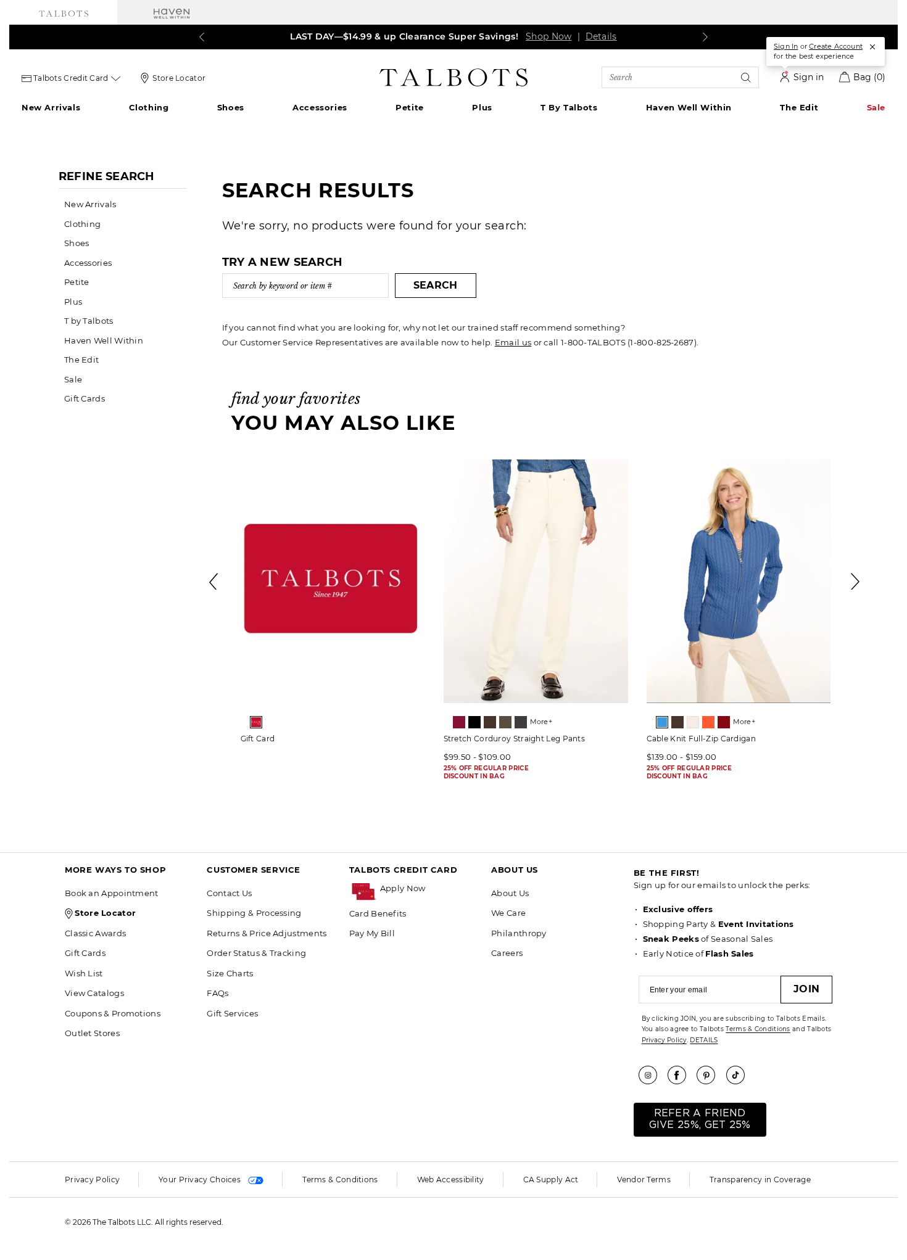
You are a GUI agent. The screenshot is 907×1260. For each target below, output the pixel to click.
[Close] (872, 46)
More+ (541, 721)
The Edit (799, 107)
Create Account (836, 46)
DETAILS (704, 1040)
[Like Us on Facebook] (681, 1075)
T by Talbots (568, 107)
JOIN (806, 989)
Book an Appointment (112, 893)
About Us (510, 893)
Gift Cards (84, 398)
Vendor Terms (644, 1179)
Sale (876, 107)
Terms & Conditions (758, 1029)
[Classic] (256, 722)
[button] (429, 888)
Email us (513, 342)
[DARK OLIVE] (505, 722)
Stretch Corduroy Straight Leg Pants (515, 738)
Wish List (84, 973)
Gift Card (258, 738)
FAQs (217, 993)
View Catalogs (94, 993)
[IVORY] (693, 722)
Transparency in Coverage (760, 1179)
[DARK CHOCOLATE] (490, 722)
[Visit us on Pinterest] (710, 1075)
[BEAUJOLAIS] (459, 722)
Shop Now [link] (548, 36)
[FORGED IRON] (521, 722)
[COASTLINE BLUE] (662, 722)
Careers (507, 953)
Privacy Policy (664, 1040)
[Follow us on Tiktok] (739, 1075)
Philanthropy (519, 933)
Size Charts (230, 973)
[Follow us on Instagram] (652, 1075)
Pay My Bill (372, 933)
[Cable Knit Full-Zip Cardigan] (739, 581)
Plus (482, 107)
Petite (410, 107)
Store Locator (178, 78)
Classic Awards (95, 933)
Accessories (319, 107)
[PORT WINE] (724, 722)
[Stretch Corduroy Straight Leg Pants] (536, 581)
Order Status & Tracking (256, 953)
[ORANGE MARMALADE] (708, 722)
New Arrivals (51, 107)
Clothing (149, 107)
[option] (332, 605)
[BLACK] (474, 722)
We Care (508, 913)
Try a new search (282, 262)
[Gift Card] (333, 581)
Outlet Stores (92, 1033)
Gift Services (232, 1013)
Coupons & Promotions (112, 1013)
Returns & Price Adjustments (266, 933)
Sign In (786, 46)
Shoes (230, 107)
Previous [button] (215, 582)
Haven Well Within (689, 107)
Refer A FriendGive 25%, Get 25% (700, 1119)
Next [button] (856, 582)
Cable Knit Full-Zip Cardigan (701, 738)
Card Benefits (378, 913)
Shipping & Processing (254, 913)
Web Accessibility (450, 1179)
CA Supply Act (551, 1179)
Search (435, 285)
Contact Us (229, 893)
